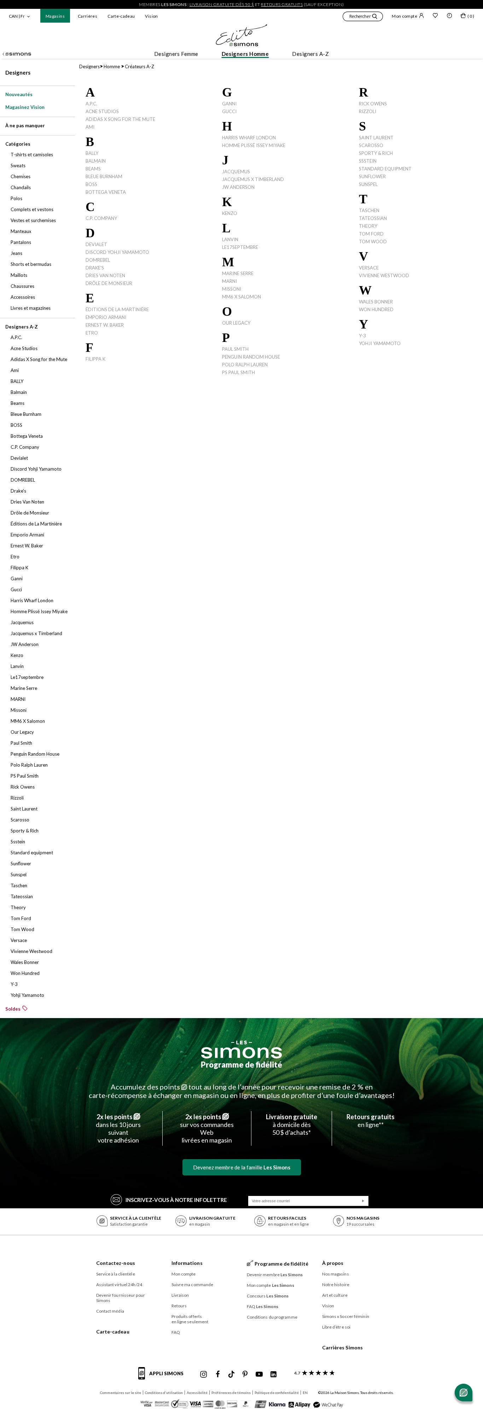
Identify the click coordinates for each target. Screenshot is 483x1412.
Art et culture (335, 1295)
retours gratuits (282, 4)
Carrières (87, 16)
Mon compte (404, 16)
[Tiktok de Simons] (231, 1374)
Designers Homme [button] (245, 54)
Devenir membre (275, 1274)
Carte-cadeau (121, 16)
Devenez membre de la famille (241, 1167)
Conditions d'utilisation (164, 1392)
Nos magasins (335, 1274)
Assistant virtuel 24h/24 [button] (119, 1284)
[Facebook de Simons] (217, 1374)
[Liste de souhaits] (435, 16)
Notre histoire (335, 1284)
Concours (268, 1295)
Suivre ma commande (192, 1284)
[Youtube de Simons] (259, 1374)
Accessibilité (197, 1392)
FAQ (175, 1332)
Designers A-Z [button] (310, 54)
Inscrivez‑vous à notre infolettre (176, 1200)
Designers (17, 72)
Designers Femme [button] (176, 54)
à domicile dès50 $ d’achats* (291, 1124)
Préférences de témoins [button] (231, 1392)
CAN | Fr (17, 16)
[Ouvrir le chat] (463, 1392)
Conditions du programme (272, 1317)
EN (305, 1392)
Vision (151, 16)
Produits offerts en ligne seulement (190, 1319)
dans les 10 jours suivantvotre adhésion (118, 1128)
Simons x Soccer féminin (345, 1316)
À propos (333, 1263)
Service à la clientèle (115, 1274)
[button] (363, 17)
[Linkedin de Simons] (273, 1374)
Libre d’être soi (336, 1327)
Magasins (55, 16)
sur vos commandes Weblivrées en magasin (207, 1128)
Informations (187, 1263)
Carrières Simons (342, 1347)
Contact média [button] (110, 1311)
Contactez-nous (115, 1263)
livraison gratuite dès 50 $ (222, 4)
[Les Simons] (241, 1049)
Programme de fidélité (241, 1064)
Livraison (180, 1295)
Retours (179, 1305)
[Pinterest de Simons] (245, 1374)
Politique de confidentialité (277, 1392)
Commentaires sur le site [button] (120, 1392)
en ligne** (371, 1120)
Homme (112, 66)
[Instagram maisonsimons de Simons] (203, 1374)
